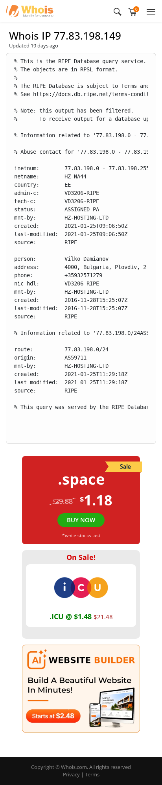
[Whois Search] (117, 11)
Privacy (71, 774)
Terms (92, 774)
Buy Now (81, 520)
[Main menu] (149, 11)
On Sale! (81, 557)
